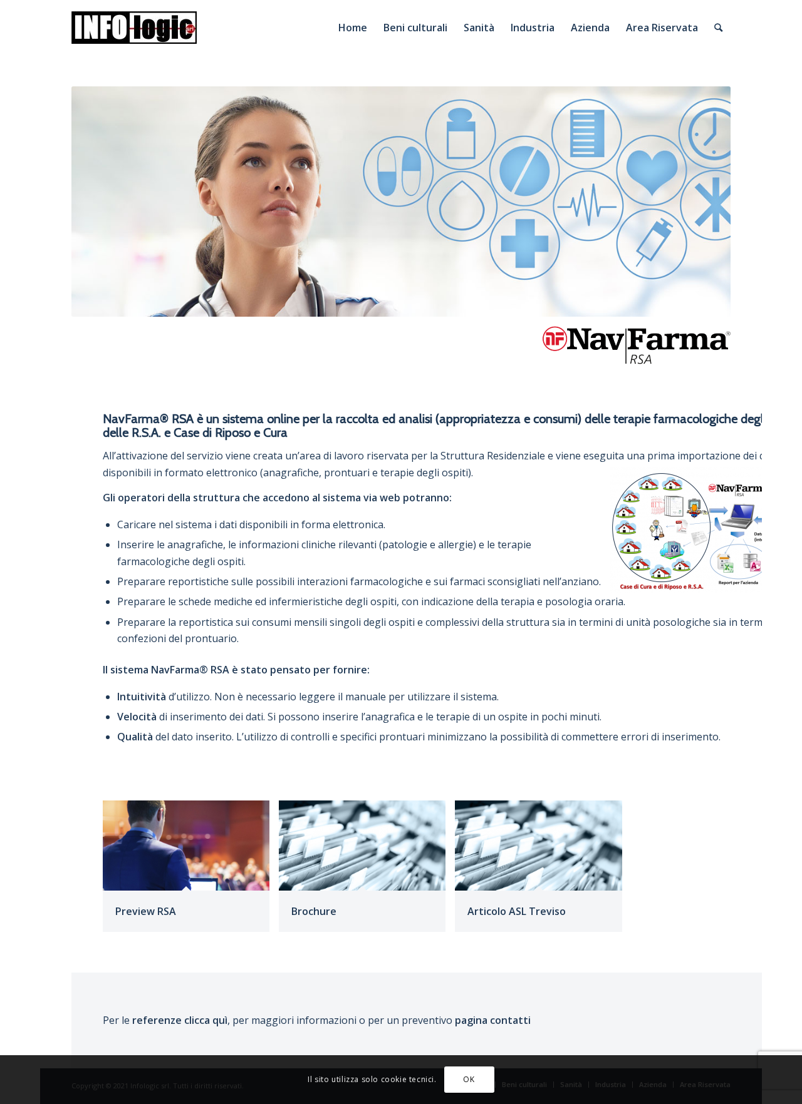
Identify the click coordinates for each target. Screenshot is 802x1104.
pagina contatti (493, 1020)
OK (468, 1079)
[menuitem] (352, 27)
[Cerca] (718, 27)
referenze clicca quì (179, 1020)
